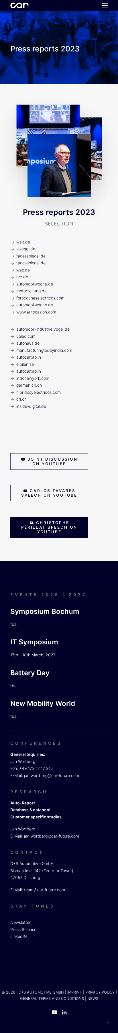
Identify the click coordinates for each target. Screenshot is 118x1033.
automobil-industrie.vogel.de (43, 329)
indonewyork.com (32, 378)
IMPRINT (74, 992)
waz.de (23, 269)
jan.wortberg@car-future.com (51, 775)
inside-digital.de (31, 406)
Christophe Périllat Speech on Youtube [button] (50, 527)
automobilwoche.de (34, 283)
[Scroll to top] (107, 1022)
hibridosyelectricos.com (38, 392)
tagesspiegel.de (31, 255)
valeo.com (26, 336)
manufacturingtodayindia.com (44, 350)
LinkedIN (18, 936)
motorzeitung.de (31, 290)
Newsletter (20, 922)
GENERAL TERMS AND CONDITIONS (52, 998)
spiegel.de (25, 248)
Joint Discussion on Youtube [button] (54, 461)
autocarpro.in (28, 357)
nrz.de (22, 276)
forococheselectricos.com (40, 297)
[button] (105, 5)
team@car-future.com (44, 889)
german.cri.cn (29, 385)
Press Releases (24, 929)
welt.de (23, 241)
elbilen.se (25, 364)
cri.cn (21, 399)
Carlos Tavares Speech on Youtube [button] (49, 492)
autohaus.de (28, 343)
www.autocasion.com (36, 311)
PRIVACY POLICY (100, 992)
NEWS (92, 998)
